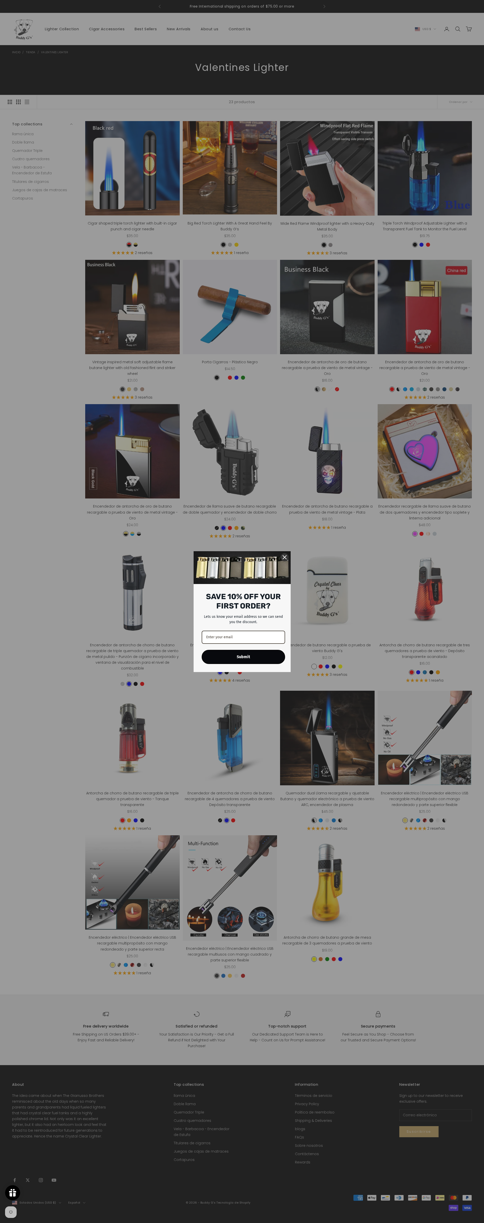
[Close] (285, 557)
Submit (243, 656)
